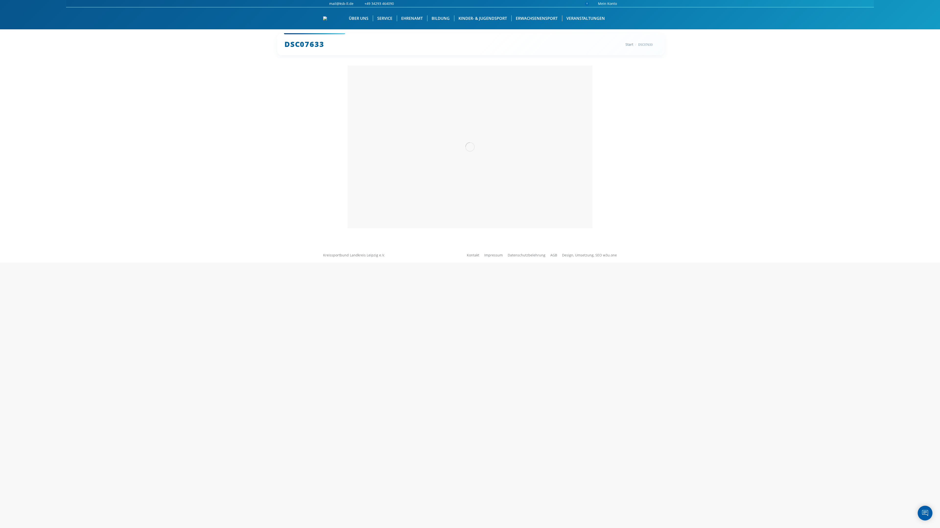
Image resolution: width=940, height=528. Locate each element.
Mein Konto (607, 3)
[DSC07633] (470, 147)
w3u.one (610, 255)
